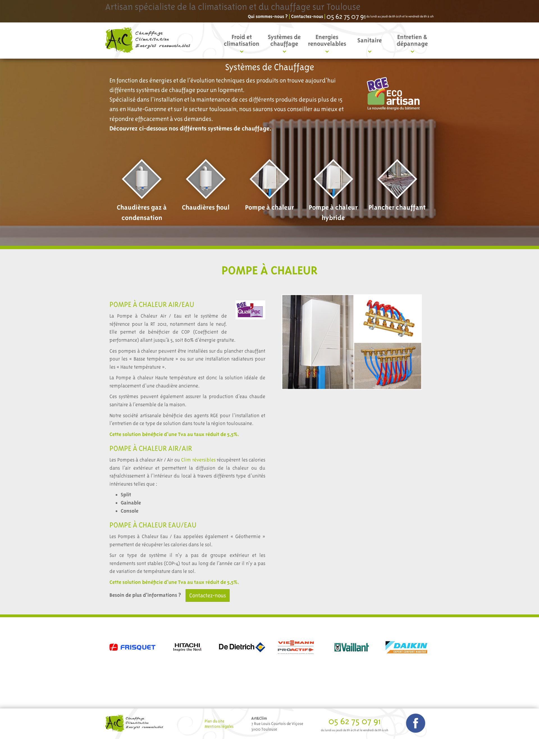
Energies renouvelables (327, 40)
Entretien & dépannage (412, 40)
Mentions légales (219, 726)
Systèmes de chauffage (284, 40)
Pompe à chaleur (269, 207)
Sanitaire (369, 40)
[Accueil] (150, 40)
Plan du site (214, 721)
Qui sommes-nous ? (268, 16)
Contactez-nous (307, 16)
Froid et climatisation (241, 40)
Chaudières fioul (206, 207)
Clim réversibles (198, 460)
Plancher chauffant (397, 207)
